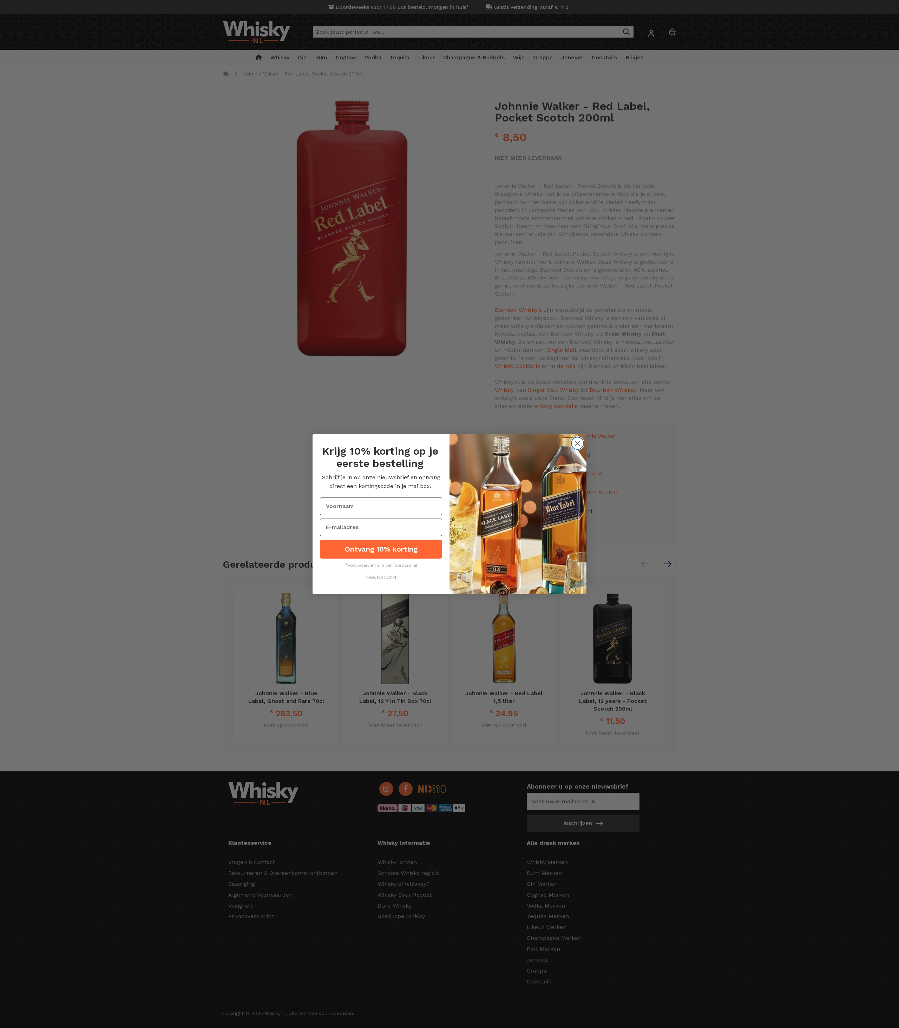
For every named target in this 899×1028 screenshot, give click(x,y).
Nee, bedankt (381, 577)
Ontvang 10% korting (381, 549)
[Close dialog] (577, 443)
